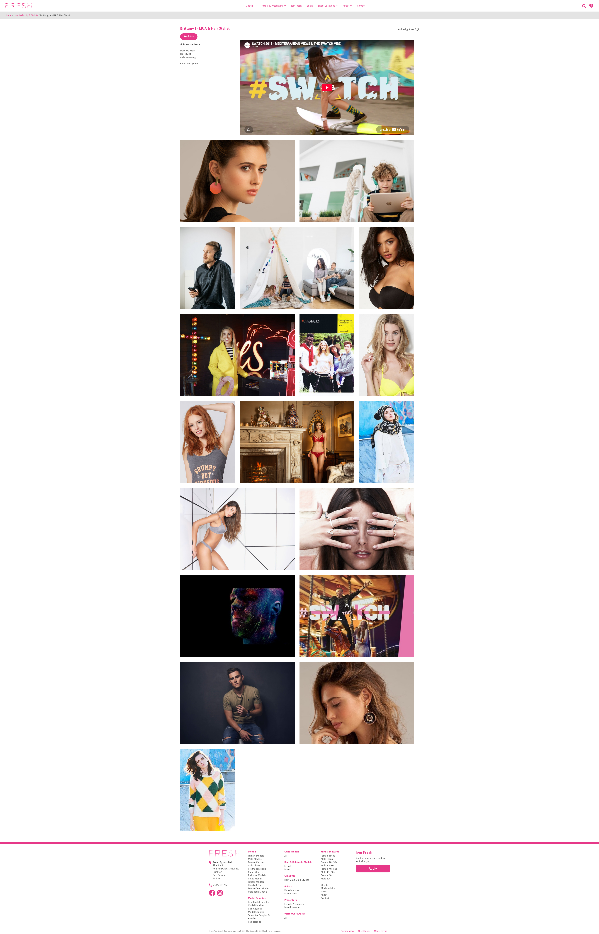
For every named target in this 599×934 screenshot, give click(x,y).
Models (250, 5)
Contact (361, 5)
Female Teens (328, 855)
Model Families (256, 898)
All (285, 855)
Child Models (291, 851)
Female (288, 866)
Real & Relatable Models (298, 862)
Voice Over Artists (294, 913)
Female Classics (256, 862)
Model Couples (256, 912)
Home (8, 15)
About (346, 5)
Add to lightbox (406, 29)
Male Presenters (293, 907)
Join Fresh (296, 5)
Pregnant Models (257, 868)
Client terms (364, 931)
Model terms (380, 931)
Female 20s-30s (329, 862)
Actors (288, 886)
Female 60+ (327, 875)
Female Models (256, 855)
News (324, 891)
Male (287, 869)
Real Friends (254, 921)
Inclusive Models (257, 875)
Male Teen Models (257, 891)
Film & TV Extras (330, 851)
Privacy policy (347, 931)
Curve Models (255, 872)
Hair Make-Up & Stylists (296, 880)
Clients (324, 885)
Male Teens (327, 859)
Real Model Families (258, 902)
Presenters (290, 900)
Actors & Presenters (272, 5)
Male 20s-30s (328, 865)
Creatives (289, 875)
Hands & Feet (255, 885)
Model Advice (328, 888)
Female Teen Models (259, 888)
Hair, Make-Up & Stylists (26, 15)
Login (310, 5)
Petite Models (255, 878)
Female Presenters (294, 904)
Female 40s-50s (329, 868)
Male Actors (290, 893)
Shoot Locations (326, 5)
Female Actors (291, 890)
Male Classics (255, 865)
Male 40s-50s (328, 872)
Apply (373, 868)
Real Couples (255, 908)
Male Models (255, 859)
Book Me (189, 36)
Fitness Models (256, 882)
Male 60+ (325, 878)
